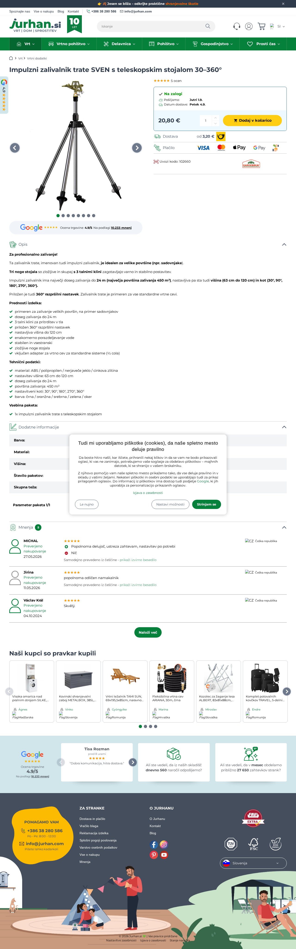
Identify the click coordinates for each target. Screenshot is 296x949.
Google (203, 481)
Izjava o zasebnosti (148, 493)
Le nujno (87, 504)
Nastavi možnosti (170, 504)
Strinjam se (206, 504)
